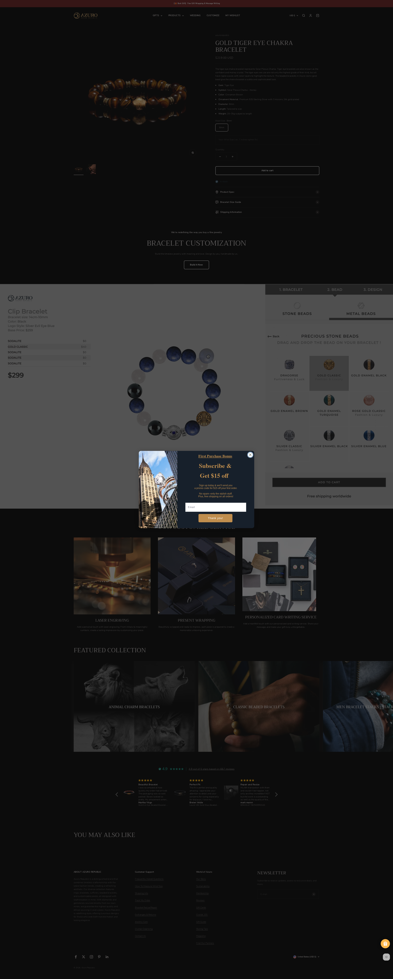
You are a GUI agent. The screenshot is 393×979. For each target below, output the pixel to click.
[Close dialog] (250, 454)
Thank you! (215, 518)
